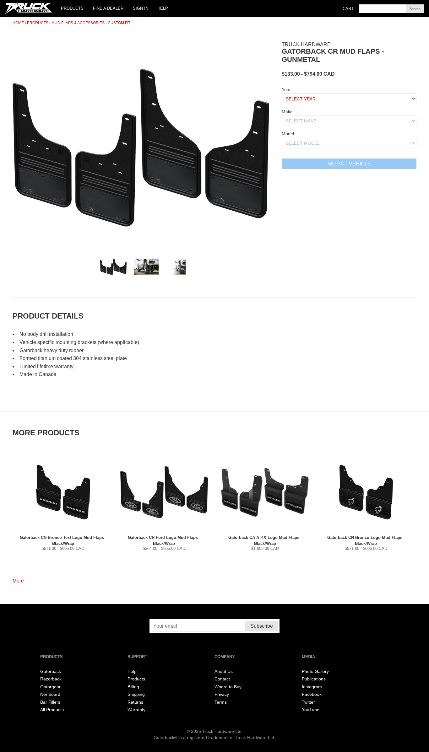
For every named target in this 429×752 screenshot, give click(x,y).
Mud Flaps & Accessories (78, 23)
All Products (52, 709)
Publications (314, 679)
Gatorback (50, 671)
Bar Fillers (50, 702)
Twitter (308, 702)
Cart (348, 8)
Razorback (51, 679)
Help (162, 8)
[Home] (28, 8)
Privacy (222, 694)
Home (18, 23)
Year (286, 89)
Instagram (312, 687)
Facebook (312, 694)
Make (287, 111)
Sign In (140, 8)
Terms (221, 702)
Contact (222, 679)
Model (288, 133)
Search (415, 9)
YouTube (310, 709)
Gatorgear (50, 687)
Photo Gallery (315, 671)
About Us (224, 671)
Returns (135, 702)
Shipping (136, 694)
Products (72, 8)
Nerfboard (50, 694)
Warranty (136, 709)
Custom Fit (119, 23)
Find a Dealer (108, 8)
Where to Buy (228, 687)
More (18, 580)
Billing (133, 687)
